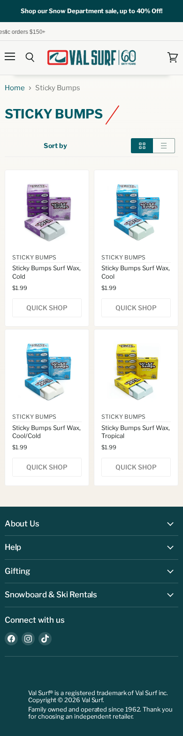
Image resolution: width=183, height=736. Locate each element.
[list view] (164, 145)
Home (15, 88)
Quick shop (47, 308)
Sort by (55, 145)
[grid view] (142, 145)
